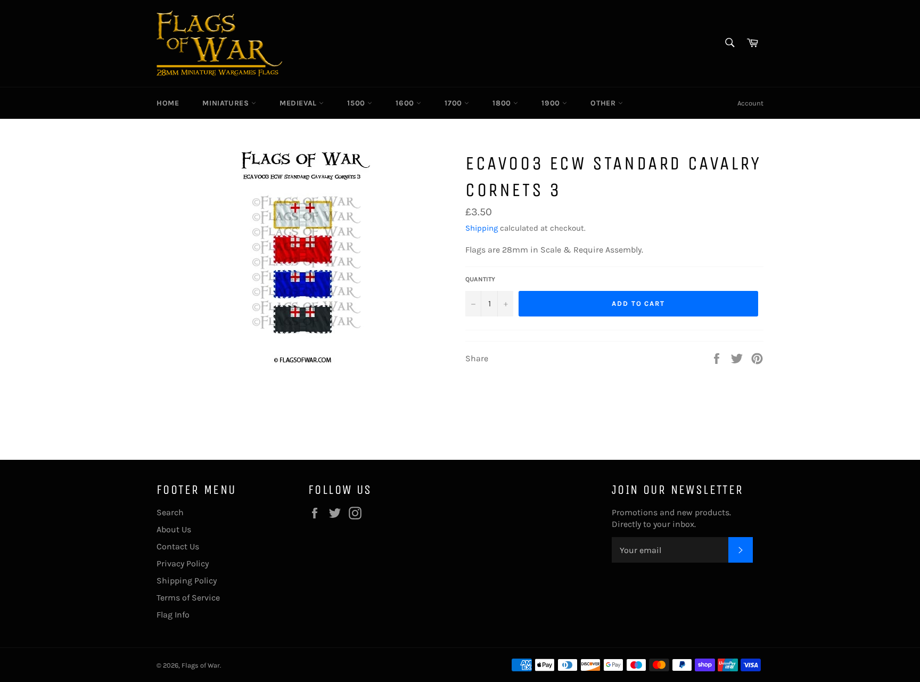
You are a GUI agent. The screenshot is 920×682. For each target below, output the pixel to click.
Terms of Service (188, 597)
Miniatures (226, 103)
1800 (502, 103)
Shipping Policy (187, 580)
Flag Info (173, 615)
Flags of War (201, 665)
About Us (174, 529)
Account (750, 103)
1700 (454, 103)
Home (168, 103)
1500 (357, 103)
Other (604, 103)
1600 (406, 103)
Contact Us (178, 546)
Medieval (299, 103)
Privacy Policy (183, 563)
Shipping (481, 228)
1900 (551, 103)
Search (170, 512)
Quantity (480, 279)
